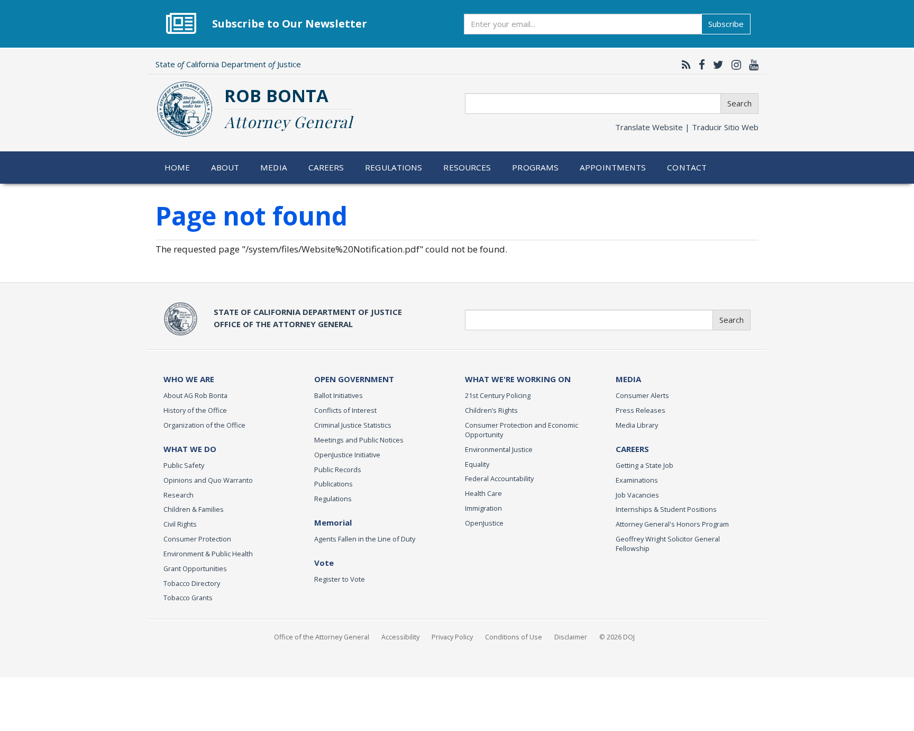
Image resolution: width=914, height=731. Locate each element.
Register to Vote (339, 579)
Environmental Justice (499, 449)
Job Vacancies (637, 495)
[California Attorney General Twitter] (716, 64)
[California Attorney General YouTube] (751, 64)
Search (739, 103)
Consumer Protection (197, 539)
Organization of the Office (204, 425)
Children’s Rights (491, 410)
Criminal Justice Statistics (352, 425)
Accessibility (400, 637)
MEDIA (628, 379)
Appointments (613, 167)
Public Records (337, 469)
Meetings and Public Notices (359, 440)
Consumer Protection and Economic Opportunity (521, 429)
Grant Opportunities (195, 568)
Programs (535, 167)
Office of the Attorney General (321, 637)
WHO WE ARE (188, 379)
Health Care (483, 493)
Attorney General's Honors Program (672, 524)
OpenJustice (484, 523)
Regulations (393, 167)
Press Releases (640, 410)
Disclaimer (570, 637)
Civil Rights (180, 524)
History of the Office (195, 410)
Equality (477, 464)
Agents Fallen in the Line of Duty (364, 539)
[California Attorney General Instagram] (733, 64)
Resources (467, 167)
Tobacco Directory (191, 583)
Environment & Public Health (208, 553)
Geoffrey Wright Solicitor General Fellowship (668, 543)
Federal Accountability (499, 478)
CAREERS (632, 449)
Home (177, 167)
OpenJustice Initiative (347, 454)
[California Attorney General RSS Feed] (684, 64)
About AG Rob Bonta (195, 395)
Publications (333, 484)
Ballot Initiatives (338, 395)
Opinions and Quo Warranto (208, 480)
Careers (326, 167)
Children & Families (193, 509)
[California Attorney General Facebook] (699, 64)
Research (178, 495)
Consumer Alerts (642, 395)
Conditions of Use (513, 637)
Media (273, 167)
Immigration (483, 508)
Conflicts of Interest (345, 410)
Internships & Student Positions (666, 509)
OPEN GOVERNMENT (354, 379)
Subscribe (726, 24)
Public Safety (183, 465)
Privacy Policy (452, 637)
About (225, 167)
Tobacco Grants (188, 597)
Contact (687, 167)
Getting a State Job (644, 465)
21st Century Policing (498, 395)
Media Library (637, 425)
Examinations (637, 480)
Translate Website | (686, 127)
